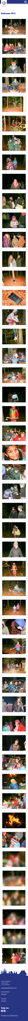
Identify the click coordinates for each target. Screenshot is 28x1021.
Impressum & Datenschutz (9, 1015)
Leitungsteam (5, 991)
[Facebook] (5, 1011)
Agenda (3, 998)
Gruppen (4, 994)
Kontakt (3, 1001)
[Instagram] (2, 1011)
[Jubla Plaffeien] (3, 2)
